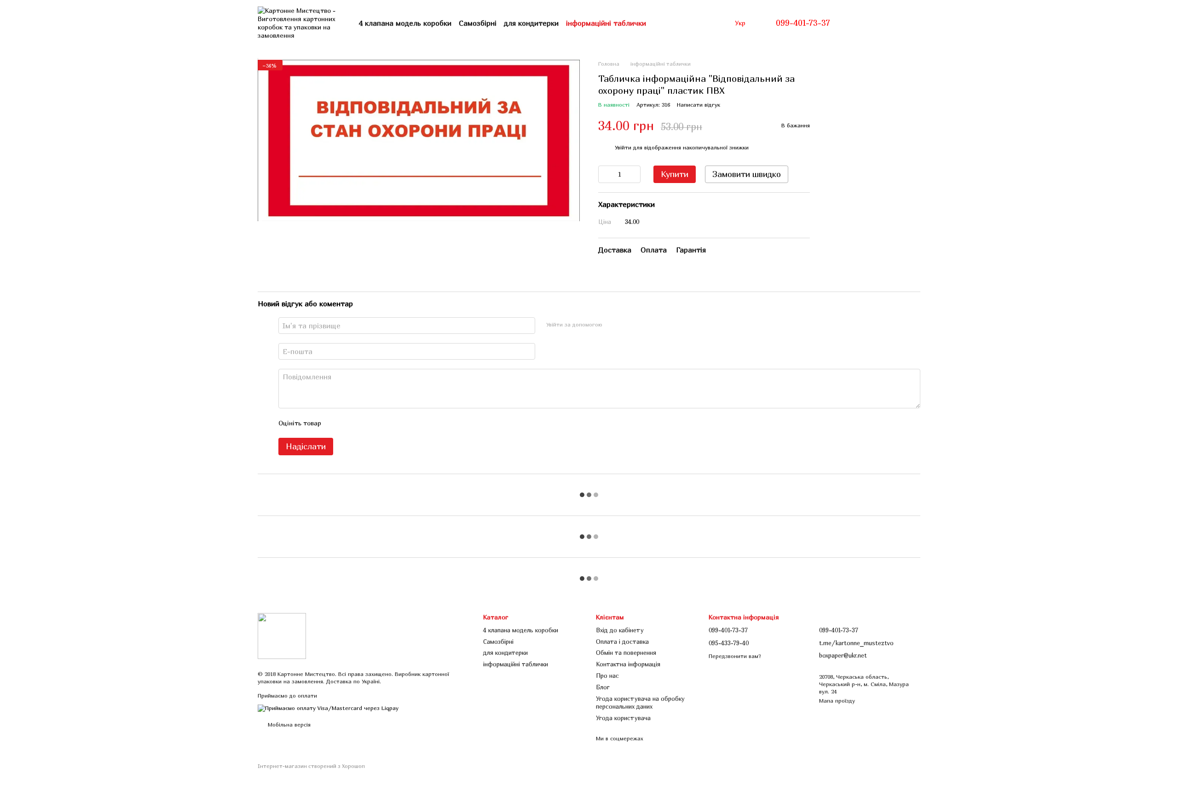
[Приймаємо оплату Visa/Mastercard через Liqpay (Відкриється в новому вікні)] (328, 707)
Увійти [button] (623, 147)
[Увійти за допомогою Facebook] (612, 324)
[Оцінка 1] (336, 423)
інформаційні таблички (606, 23)
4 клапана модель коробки (405, 23)
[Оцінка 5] (395, 423)
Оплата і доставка (622, 641)
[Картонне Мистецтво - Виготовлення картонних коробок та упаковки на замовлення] (282, 635)
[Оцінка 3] (365, 423)
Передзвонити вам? (735, 656)
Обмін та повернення (626, 652)
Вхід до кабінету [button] (620, 630)
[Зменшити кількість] (605, 174)
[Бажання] (889, 23)
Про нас (607, 675)
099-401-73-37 (803, 23)
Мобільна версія (288, 724)
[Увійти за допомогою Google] (627, 324)
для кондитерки (531, 23)
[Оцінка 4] (380, 423)
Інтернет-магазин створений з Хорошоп (311, 766)
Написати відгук (698, 104)
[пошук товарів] (662, 23)
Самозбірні (478, 23)
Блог (603, 687)
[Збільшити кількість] (633, 174)
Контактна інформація (628, 664)
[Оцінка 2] (351, 423)
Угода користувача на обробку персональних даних (640, 702)
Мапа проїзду (837, 700)
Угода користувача (623, 718)
